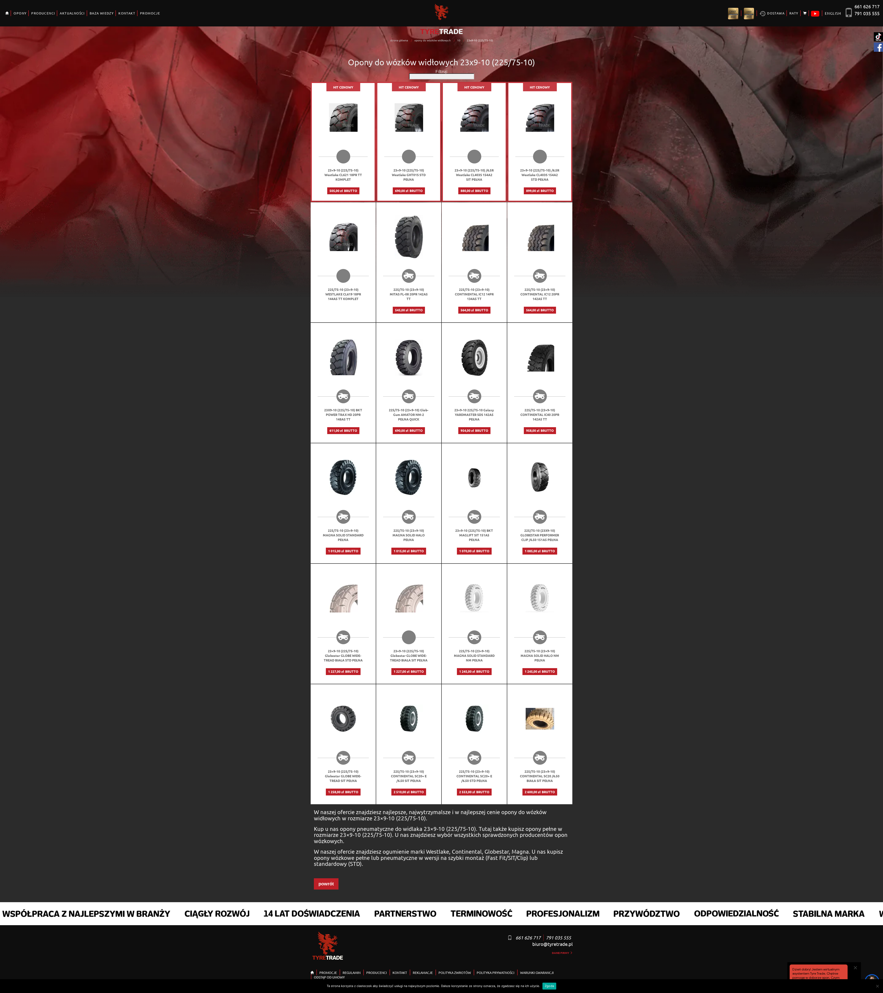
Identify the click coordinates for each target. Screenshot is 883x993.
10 (458, 40)
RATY (793, 13)
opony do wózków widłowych (432, 40)
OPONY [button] (20, 13)
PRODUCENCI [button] (43, 13)
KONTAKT (126, 13)
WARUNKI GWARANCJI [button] (537, 972)
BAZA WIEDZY (102, 13)
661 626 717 (867, 6)
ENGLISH (833, 13)
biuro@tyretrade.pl (552, 944)
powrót (326, 883)
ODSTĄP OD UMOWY (329, 977)
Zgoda (549, 986)
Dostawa (775, 13)
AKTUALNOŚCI (72, 13)
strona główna (399, 40)
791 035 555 (867, 13)
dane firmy (561, 953)
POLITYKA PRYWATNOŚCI (495, 972)
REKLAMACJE (423, 972)
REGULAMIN (352, 972)
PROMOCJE (150, 13)
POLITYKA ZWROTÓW (455, 972)
